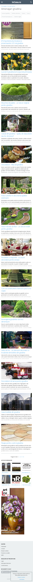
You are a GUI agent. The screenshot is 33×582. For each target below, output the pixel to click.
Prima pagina (4, 6)
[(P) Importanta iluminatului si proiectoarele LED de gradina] (16, 30)
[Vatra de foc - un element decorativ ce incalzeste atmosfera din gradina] (16, 339)
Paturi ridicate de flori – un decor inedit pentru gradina (15, 227)
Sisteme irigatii (17, 16)
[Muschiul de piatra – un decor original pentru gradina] (16, 92)
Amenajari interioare (6, 563)
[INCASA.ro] (16, 2)
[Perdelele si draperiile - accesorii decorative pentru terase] (16, 247)
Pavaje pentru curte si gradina (12, 443)
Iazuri (28, 13)
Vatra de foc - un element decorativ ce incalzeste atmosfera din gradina (15, 351)
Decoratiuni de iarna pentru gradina (14, 381)
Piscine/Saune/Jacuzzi (7, 16)
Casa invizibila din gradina (10, 412)
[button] (1, 2)
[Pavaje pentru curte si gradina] (16, 432)
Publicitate (3, 546)
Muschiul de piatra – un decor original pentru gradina (15, 103)
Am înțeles (21, 579)
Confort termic (4, 565)
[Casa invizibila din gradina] (16, 401)
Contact (3, 548)
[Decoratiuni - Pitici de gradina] (16, 154)
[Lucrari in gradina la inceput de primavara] (16, 61)
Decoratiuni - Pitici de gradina (12, 164)
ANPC (2, 555)
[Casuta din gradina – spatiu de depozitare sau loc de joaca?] (16, 123)
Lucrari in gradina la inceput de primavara (16, 72)
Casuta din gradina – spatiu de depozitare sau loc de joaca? (16, 134)
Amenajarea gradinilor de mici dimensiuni (12, 320)
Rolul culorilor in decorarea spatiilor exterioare (14, 196)
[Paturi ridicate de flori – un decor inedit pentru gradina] (16, 216)
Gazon (23, 13)
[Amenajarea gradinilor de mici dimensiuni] (16, 309)
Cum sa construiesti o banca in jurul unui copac (16, 289)
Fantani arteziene (16, 13)
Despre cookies (5, 551)
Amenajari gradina (11, 6)
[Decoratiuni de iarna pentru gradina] (16, 370)
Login (2, 561)
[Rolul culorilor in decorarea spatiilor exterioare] (16, 185)
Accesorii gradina (6, 13)
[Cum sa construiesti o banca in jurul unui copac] (16, 278)
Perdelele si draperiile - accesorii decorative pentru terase (13, 258)
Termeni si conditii (5, 553)
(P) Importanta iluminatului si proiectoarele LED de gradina (12, 42)
